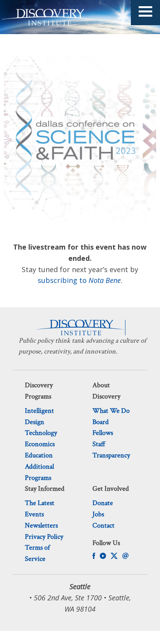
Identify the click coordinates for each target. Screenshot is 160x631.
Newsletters (41, 525)
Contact (103, 525)
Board (100, 421)
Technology (41, 432)
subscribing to (79, 280)
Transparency (111, 455)
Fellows (102, 432)
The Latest (39, 502)
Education (39, 455)
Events (34, 514)
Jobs (98, 514)
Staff (98, 444)
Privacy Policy (44, 536)
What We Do (111, 410)
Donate (102, 502)
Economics (40, 444)
